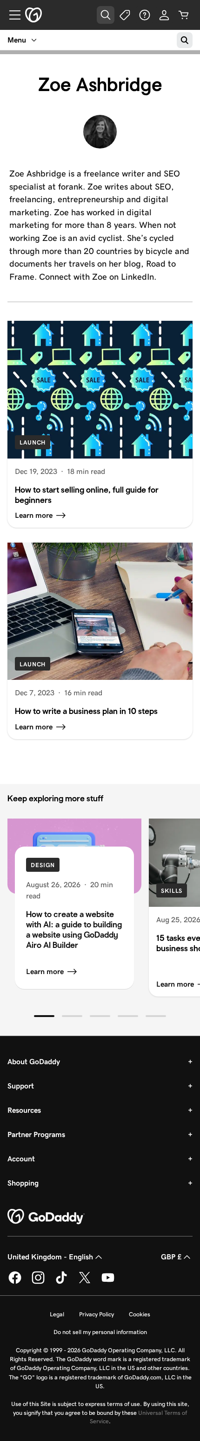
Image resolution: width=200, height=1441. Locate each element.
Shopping (23, 1183)
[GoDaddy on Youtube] (107, 1282)
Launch (33, 442)
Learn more (45, 971)
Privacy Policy (96, 1314)
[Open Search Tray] (105, 15)
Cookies (139, 1314)
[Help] (144, 15)
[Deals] (125, 15)
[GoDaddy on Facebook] (14, 1282)
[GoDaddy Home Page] (46, 1217)
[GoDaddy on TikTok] (61, 1282)
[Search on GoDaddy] (185, 40)
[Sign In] (164, 15)
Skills (171, 890)
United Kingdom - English (50, 1257)
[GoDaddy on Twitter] (84, 1282)
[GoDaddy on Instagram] (38, 1282)
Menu (16, 40)
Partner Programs (36, 1134)
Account (21, 1159)
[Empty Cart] (183, 14)
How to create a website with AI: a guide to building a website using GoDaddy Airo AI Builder (74, 929)
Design (43, 865)
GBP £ (171, 1257)
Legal (57, 1314)
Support (20, 1086)
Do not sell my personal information (100, 1331)
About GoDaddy (33, 1062)
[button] (44, 1016)
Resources (24, 1110)
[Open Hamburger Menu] (11, 15)
